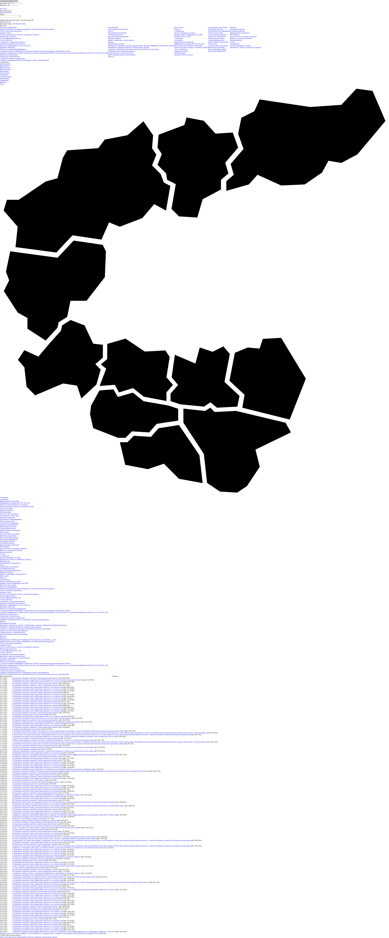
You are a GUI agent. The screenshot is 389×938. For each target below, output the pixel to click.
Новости (111, 56)
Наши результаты (236, 40)
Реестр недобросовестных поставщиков (121, 55)
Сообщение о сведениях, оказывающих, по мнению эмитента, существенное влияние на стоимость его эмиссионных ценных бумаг (58, 848)
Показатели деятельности (217, 36)
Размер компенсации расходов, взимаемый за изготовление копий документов (27, 29)
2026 (2, 674)
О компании (178, 38)
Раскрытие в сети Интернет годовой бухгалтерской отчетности (34, 910)
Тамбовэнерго (5, 78)
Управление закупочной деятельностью (121, 51)
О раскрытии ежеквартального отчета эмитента (28, 714)
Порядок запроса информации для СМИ (188, 35)
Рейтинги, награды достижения (241, 38)
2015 (42, 674)
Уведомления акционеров (9, 55)
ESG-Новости (235, 35)
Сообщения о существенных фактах (12, 42)
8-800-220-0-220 (5, 22)
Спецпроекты (179, 31)
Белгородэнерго (5, 64)
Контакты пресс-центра (182, 36)
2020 (24, 674)
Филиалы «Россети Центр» (183, 55)
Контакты (233, 27)
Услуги (110, 31)
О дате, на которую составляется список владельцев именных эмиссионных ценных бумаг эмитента (47, 827)
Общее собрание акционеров (218, 42)
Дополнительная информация (118, 36)
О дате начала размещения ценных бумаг (26, 749)
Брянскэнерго (5, 66)
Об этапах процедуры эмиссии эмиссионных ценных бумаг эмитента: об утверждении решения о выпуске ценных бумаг (54, 837)
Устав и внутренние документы (11, 31)
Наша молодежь (179, 53)
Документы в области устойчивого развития (245, 47)
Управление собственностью (10, 56)
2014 (45, 674)
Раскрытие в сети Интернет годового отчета (27, 818)
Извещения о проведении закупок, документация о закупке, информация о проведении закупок (141, 46)
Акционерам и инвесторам (217, 27)
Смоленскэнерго (6, 77)
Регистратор (212, 44)
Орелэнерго (4, 75)
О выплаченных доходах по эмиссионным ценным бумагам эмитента (36, 782)
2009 (64, 674)
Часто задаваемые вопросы (217, 49)
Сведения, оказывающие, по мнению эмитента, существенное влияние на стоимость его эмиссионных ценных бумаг (53, 740)
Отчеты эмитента (6, 40)
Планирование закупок (116, 44)
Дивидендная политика (216, 38)
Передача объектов (114, 38)
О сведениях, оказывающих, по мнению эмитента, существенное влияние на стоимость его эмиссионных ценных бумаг (54, 877)
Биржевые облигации (7, 47)
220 (13, 24)
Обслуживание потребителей (118, 29)
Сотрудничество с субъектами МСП (120, 53)
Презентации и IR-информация (219, 31)
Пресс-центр (178, 27)
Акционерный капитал (216, 40)
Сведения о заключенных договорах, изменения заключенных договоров (133, 49)
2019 (27, 674)
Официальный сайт (7, 640)
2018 (31, 674)
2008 (67, 674)
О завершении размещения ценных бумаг (26, 729)
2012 (54, 640)
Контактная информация (216, 51)
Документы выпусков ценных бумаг (12, 44)
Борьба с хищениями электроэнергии (121, 40)
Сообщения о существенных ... (41, 640)
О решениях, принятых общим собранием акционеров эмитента (34, 775)
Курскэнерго (4, 71)
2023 (13, 674)
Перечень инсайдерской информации (13, 49)
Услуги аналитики (180, 49)
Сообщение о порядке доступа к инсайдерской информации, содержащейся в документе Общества (46, 722)
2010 (60, 674)
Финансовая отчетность (8, 36)
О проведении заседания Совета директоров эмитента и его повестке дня (37, 682)
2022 (16, 674)
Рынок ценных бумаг (215, 33)
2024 (9, 674)
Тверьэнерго (4, 80)
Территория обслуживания (117, 33)
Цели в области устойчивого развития (243, 36)
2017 (34, 674)
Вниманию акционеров (216, 47)
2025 (5, 674)
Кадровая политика (181, 51)
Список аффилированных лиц (10, 38)
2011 (56, 674)
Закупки (111, 42)
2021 (20, 674)
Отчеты (232, 42)
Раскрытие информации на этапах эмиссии (15, 46)
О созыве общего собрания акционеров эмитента (29, 829)
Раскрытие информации (8, 27)
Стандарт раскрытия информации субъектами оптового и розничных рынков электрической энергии (35, 51)
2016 (38, 674)
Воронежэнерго (5, 67)
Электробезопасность (115, 35)
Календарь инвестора (215, 29)
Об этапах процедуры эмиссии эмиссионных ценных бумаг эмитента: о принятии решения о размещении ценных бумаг (54, 838)
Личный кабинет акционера (218, 46)
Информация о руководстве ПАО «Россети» (189, 44)
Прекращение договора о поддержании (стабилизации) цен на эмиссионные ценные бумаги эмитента (47, 680)
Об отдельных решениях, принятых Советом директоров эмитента (35, 678)
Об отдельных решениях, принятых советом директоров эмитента (35, 793)
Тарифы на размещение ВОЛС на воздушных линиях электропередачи (24, 60)
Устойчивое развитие (237, 29)
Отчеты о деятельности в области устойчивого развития (19, 35)
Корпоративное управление (184, 42)
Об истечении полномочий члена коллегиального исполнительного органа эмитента (41, 718)
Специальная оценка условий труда (12, 58)
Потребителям (113, 27)
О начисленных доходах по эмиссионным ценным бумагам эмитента (36, 738)
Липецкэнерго (5, 73)
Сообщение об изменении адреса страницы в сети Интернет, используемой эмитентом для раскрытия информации (52, 769)
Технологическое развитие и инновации (188, 46)
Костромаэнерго (5, 69)
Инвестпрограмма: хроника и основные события (191, 47)
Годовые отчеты (5, 33)
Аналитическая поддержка (217, 35)
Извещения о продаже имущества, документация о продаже (128, 47)
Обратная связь (20, 24)
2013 (49, 674)
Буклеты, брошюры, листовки (184, 33)
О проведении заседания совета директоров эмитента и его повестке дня (37, 687)
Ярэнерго (3, 82)
